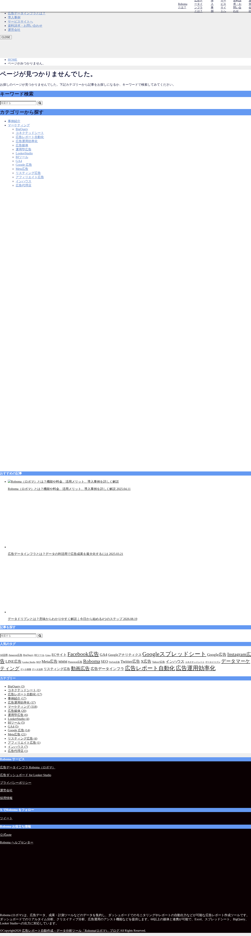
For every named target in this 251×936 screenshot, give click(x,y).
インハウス (23, 181)
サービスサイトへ (20, 21)
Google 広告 (24, 164)
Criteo (48, 655)
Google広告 (216, 654)
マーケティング (19, 125)
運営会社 (14, 29)
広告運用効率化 (27, 141)
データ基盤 (25, 669)
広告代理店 (23, 185)
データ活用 (37, 669)
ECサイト (59, 655)
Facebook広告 (83, 654)
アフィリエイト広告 (30, 177)
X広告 (146, 661)
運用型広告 (23, 149)
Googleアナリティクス (125, 655)
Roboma (91, 661)
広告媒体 (22, 145)
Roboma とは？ (182, 6)
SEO (104, 661)
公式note (6, 834)
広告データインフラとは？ (26, 13)
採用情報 (6, 798)
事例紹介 (14, 121)
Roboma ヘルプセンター (16, 842)
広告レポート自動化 (30, 137)
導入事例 (14, 17)
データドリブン (212, 662)
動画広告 (80, 668)
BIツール (22, 157)
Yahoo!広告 (158, 661)
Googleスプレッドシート (174, 654)
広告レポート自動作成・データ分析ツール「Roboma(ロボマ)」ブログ (70, 930)
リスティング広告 (28, 173)
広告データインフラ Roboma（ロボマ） (27, 767)
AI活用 (4, 655)
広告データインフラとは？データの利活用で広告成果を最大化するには (65, 554)
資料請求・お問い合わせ (25, 25)
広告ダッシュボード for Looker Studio (25, 775)
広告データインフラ (107, 669)
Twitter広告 (130, 661)
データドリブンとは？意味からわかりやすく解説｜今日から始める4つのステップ (72, 619)
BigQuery (22, 129)
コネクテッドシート (30, 133)
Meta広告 (22, 169)
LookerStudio (24, 153)
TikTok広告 (114, 662)
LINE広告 (13, 661)
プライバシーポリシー (15, 782)
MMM (62, 662)
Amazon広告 (15, 655)
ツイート (6, 818)
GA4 (19, 161)
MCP (38, 662)
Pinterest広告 (75, 661)
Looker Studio (28, 662)
